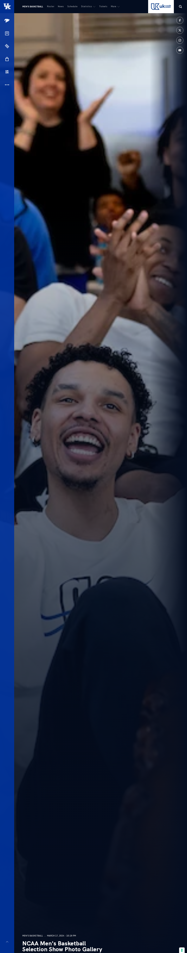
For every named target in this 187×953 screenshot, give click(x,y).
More (113, 6)
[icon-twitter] (179, 30)
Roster (50, 6)
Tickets (103, 6)
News (61, 6)
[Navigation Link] (7, 20)
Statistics (86, 6)
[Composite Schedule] (7, 33)
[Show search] (180, 6)
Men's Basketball (32, 6)
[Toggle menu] (7, 942)
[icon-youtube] (179, 50)
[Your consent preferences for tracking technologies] (182, 950)
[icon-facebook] (179, 20)
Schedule (72, 6)
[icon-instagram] (179, 40)
